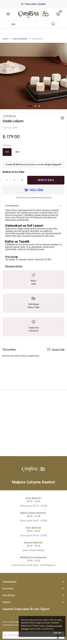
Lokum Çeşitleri (20, 39)
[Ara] (53, 23)
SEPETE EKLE (46, 180)
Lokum (5, 39)
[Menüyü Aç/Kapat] (8, 14)
